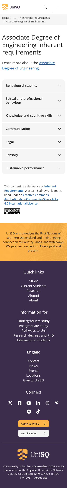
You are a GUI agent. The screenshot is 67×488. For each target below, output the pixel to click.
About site (40, 477)
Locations (33, 375)
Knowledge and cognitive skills (29, 115)
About (33, 300)
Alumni (33, 295)
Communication (18, 128)
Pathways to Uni (33, 330)
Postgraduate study (33, 326)
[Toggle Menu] (58, 7)
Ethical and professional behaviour (24, 100)
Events (33, 370)
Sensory (12, 155)
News (33, 366)
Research (33, 290)
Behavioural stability (21, 85)
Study (33, 281)
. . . (16, 17)
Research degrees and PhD (33, 335)
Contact (33, 361)
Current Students (33, 286)
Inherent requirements (36, 17)
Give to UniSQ (33, 380)
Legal (10, 142)
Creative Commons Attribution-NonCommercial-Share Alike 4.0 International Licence (31, 199)
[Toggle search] (45, 7)
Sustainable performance (25, 168)
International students (33, 340)
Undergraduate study (33, 321)
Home (5, 17)
